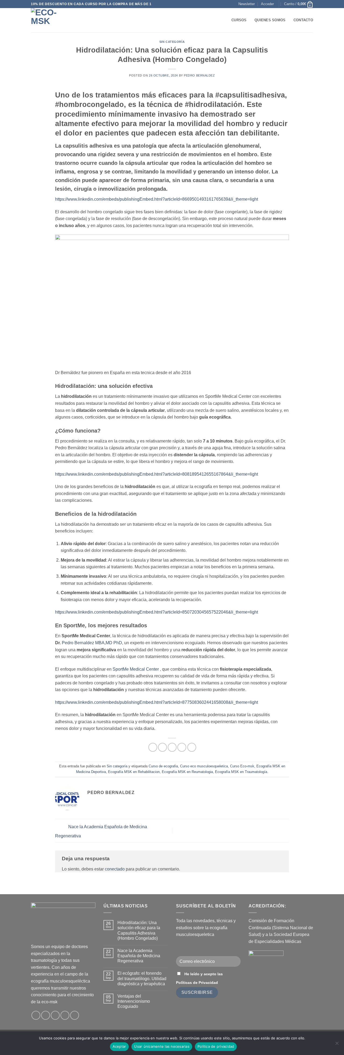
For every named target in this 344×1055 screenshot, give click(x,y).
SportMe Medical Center (136, 669)
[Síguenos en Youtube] (74, 1015)
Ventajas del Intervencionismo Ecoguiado (133, 1001)
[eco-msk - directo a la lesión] (58, 20)
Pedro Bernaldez (199, 75)
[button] (246, 4)
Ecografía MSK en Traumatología (241, 772)
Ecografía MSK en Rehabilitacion (134, 772)
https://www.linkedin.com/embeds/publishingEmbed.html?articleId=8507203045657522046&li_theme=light (156, 612)
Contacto (303, 20)
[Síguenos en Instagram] (45, 1015)
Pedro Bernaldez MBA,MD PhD (92, 642)
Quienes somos (270, 20)
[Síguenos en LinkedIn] (64, 1015)
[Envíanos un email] (55, 1015)
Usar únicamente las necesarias (161, 1046)
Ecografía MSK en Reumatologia (187, 772)
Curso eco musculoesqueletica (204, 766)
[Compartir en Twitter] (162, 747)
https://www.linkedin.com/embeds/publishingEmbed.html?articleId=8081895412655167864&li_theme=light (156, 474)
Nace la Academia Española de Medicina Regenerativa (138, 955)
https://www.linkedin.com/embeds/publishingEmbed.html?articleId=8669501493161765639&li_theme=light (156, 199)
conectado (115, 869)
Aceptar (119, 1046)
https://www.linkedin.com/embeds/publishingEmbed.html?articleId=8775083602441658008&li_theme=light (156, 702)
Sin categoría (172, 41)
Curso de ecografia (163, 766)
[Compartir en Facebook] (152, 747)
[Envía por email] (172, 747)
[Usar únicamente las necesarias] (337, 1044)
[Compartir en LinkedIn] (191, 747)
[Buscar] (226, 20)
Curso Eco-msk (242, 766)
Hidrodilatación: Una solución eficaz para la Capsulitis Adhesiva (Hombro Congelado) (138, 930)
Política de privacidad (216, 1046)
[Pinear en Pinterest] (181, 747)
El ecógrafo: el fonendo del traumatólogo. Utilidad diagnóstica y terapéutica (141, 978)
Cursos (239, 20)
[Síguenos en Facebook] (35, 1015)
